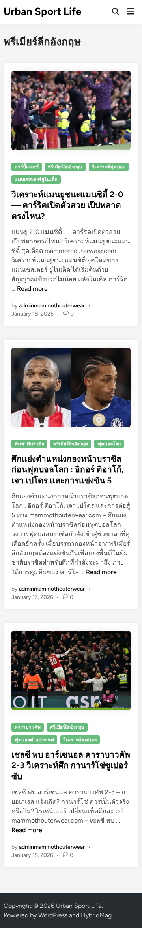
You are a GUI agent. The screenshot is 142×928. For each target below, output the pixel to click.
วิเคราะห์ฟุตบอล (108, 167)
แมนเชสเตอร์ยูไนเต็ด (36, 179)
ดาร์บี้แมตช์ (27, 167)
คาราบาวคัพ (28, 727)
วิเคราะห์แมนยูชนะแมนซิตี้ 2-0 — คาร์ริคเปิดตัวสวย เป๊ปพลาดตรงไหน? (67, 205)
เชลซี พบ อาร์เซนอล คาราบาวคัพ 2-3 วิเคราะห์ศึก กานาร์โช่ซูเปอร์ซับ (70, 765)
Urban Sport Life (42, 11)
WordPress (52, 915)
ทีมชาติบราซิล (29, 444)
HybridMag (96, 915)
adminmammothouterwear (52, 305)
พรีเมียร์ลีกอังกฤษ (65, 167)
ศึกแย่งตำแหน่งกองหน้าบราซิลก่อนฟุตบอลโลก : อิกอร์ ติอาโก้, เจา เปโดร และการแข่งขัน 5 (67, 469)
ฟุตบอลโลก (109, 444)
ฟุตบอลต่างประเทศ (34, 740)
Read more (32, 288)
